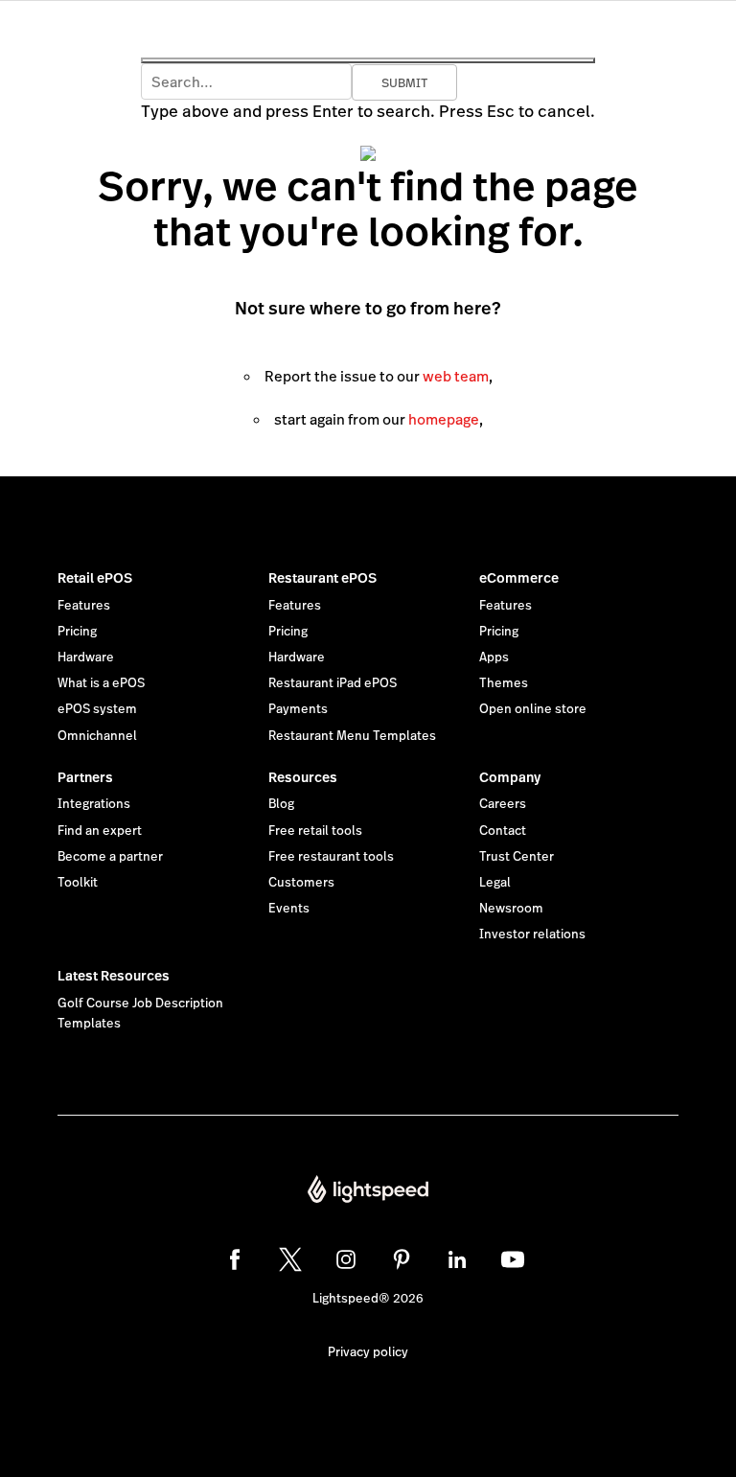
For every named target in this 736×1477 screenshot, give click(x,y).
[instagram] (346, 1259)
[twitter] (290, 1259)
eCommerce (519, 578)
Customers (301, 882)
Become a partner (110, 856)
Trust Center (516, 856)
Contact (502, 831)
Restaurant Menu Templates (352, 736)
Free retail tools (315, 831)
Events (289, 908)
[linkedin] (457, 1259)
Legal (495, 882)
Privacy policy (368, 1352)
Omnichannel (97, 736)
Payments (298, 709)
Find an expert (100, 831)
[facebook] (234, 1259)
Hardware (86, 657)
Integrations (94, 804)
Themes (503, 683)
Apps (494, 657)
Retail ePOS (95, 578)
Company (509, 777)
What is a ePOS (101, 683)
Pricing (77, 631)
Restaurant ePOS (322, 578)
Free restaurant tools (331, 856)
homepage (443, 419)
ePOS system (97, 709)
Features (84, 605)
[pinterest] (401, 1259)
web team (456, 376)
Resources (302, 777)
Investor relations (532, 934)
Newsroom (511, 908)
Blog (281, 804)
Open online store (532, 709)
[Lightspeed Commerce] (368, 1191)
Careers (502, 804)
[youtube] (512, 1259)
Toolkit (78, 882)
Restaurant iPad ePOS (332, 683)
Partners (85, 777)
